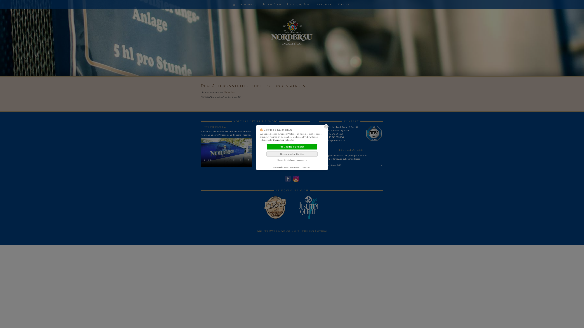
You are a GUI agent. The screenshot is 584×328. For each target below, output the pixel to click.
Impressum (306, 167)
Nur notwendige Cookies (292, 154)
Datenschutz (278, 140)
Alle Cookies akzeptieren (292, 146)
